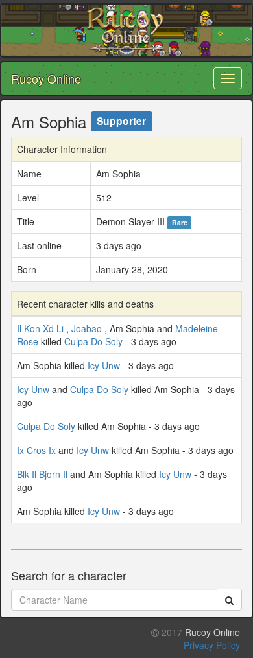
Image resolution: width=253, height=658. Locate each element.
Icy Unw (104, 365)
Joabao (86, 328)
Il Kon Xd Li (40, 328)
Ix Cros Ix (36, 450)
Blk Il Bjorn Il (42, 474)
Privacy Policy (212, 645)
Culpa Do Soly (93, 341)
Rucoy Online (46, 78)
